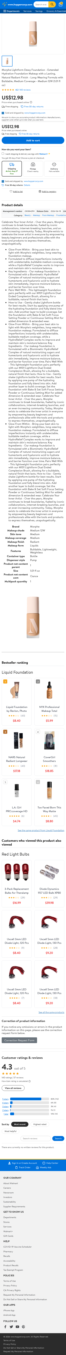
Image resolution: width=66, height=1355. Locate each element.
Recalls (6, 1256)
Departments (13, 11)
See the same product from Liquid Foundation (41, 830)
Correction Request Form (19, 1040)
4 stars (5, 1102)
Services (27, 11)
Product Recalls (10, 1265)
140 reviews (24, 90)
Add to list (18, 191)
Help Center (52, 1163)
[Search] (52, 4)
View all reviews (13, 1088)
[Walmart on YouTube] (17, 1327)
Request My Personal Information (19, 1294)
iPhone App (8, 1310)
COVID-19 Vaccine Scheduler (17, 1246)
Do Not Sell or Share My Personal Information (25, 1299)
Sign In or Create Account (24, 1163)
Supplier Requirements (14, 1206)
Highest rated (39, 1124)
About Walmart (10, 1183)
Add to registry (49, 191)
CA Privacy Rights (11, 1290)
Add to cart (33, 140)
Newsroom (8, 1192)
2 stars (5, 1110)
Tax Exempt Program (13, 1269)
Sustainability (9, 1201)
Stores (6, 1222)
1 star (6, 1114)
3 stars (5, 1106)
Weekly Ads (45, 1167)
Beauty (28, 215)
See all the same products (51, 1012)
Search (58, 1138)
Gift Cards (8, 1235)
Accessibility (9, 1260)
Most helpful (10, 1131)
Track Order (24, 1167)
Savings (39, 11)
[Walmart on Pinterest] (23, 1327)
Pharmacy (8, 1251)
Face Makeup (48, 215)
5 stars (5, 1099)
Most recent (20, 1124)
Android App (9, 1314)
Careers (7, 1187)
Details (27, 185)
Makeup (36, 215)
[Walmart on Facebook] (5, 1327)
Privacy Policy (10, 1285)
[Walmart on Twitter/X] (11, 1327)
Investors (7, 1197)
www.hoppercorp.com (34, 112)
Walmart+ (8, 1231)
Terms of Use (9, 1280)
